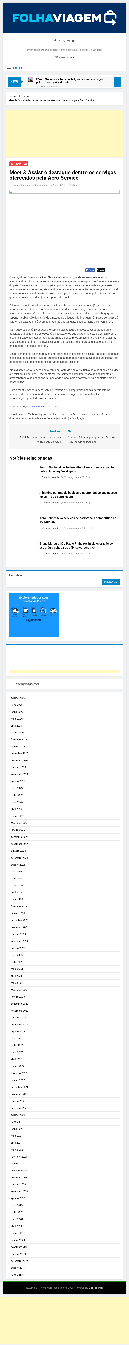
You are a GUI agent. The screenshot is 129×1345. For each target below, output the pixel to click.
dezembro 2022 (19, 1003)
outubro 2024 (18, 850)
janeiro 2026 (18, 746)
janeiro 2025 (18, 830)
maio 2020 (17, 1219)
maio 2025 (17, 802)
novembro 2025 (19, 760)
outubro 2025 (18, 767)
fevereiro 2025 (19, 822)
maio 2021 (17, 1135)
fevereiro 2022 (19, 1073)
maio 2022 (17, 1052)
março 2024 (17, 899)
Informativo (19, 164)
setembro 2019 (19, 1260)
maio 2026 (17, 718)
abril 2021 (16, 1142)
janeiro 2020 (18, 1240)
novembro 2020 (19, 1177)
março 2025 (17, 816)
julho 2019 (17, 1274)
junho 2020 (17, 1212)
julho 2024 (17, 871)
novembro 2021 (19, 1094)
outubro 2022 (18, 1017)
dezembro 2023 (19, 920)
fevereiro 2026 (19, 739)
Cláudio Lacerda (21, 185)
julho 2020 (17, 1205)
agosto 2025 (18, 781)
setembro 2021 (19, 1108)
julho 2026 (17, 704)
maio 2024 (17, 885)
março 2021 (17, 1149)
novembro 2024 (19, 843)
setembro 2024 (19, 857)
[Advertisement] (64, 133)
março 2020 (17, 1233)
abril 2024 (16, 892)
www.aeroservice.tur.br (45, 406)
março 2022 (17, 1066)
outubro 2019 (18, 1254)
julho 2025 (17, 788)
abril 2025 (16, 809)
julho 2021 (17, 1121)
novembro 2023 (19, 927)
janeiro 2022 (18, 1080)
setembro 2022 (19, 1024)
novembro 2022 (19, 1010)
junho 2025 (17, 795)
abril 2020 (16, 1226)
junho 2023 (17, 962)
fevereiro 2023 (19, 989)
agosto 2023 (18, 948)
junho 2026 (17, 711)
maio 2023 (17, 968)
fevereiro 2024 (19, 906)
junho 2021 (17, 1128)
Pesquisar (15, 575)
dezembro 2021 (19, 1087)
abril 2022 (16, 1059)
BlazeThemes (96, 1287)
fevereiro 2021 (19, 1156)
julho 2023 (17, 955)
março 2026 (17, 732)
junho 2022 (17, 1045)
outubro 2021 (18, 1101)
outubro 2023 (18, 934)
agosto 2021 (18, 1114)
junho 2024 (17, 878)
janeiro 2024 (18, 913)
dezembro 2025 (19, 753)
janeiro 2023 (18, 996)
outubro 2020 (18, 1184)
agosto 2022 (18, 1031)
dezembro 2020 (19, 1170)
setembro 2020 (19, 1191)
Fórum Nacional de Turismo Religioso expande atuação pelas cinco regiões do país (69, 81)
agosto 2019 (18, 1267)
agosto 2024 (18, 864)
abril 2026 (16, 725)
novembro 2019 (19, 1247)
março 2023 (17, 982)
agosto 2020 (18, 1198)
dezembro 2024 (19, 836)
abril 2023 (16, 975)
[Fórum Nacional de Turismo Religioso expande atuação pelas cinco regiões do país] (30, 79)
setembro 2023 (19, 941)
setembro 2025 (19, 774)
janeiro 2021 (18, 1163)
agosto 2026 (18, 697)
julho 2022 (17, 1038)
